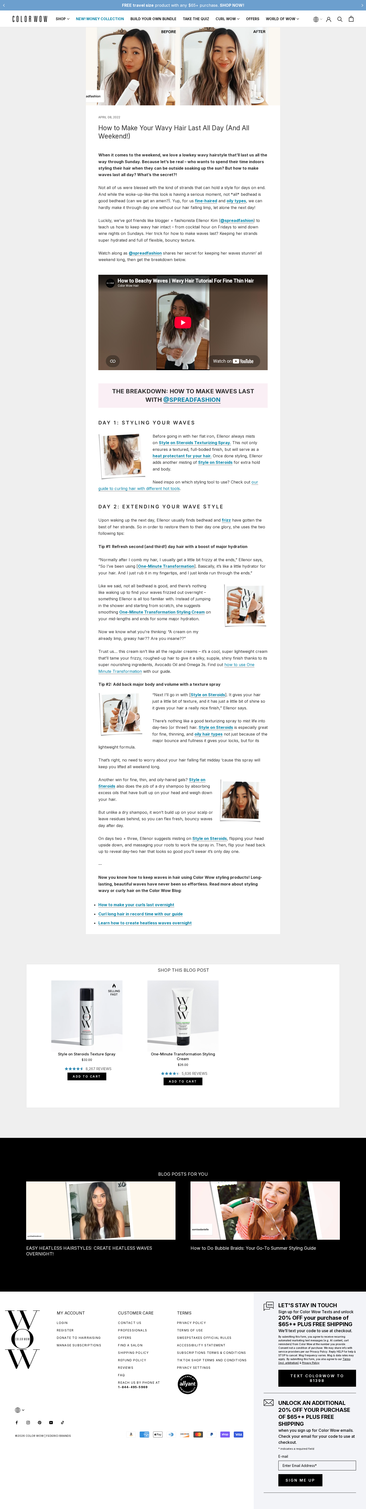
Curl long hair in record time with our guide (140, 913)
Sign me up (300, 1480)
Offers (252, 19)
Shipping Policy (133, 1353)
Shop (61, 19)
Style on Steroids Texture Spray (87, 1054)
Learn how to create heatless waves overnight (145, 922)
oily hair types (208, 734)
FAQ (121, 1375)
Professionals (132, 1330)
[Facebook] (16, 1422)
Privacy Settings (194, 1368)
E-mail (283, 1456)
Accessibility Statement (201, 1345)
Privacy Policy (191, 1323)
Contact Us (129, 1323)
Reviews (125, 1368)
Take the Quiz (196, 19)
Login (62, 1323)
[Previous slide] (3, 5)
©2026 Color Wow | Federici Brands (43, 1436)
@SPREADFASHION (192, 399)
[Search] (340, 18)
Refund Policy (132, 1360)
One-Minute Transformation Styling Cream (162, 612)
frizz (226, 520)
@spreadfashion (236, 220)
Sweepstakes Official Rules (204, 1338)
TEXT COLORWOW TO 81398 (317, 1378)
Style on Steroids (208, 694)
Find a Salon (130, 1345)
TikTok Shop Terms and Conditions (212, 1360)
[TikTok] (62, 1422)
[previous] (26, 1030)
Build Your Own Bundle (153, 19)
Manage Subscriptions (79, 1345)
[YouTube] (51, 1422)
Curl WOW (226, 19)
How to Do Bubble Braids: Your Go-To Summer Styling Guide (253, 1248)
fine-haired (206, 200)
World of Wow (280, 19)
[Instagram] (28, 1422)
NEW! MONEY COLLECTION (100, 19)
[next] (339, 1030)
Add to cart (87, 1076)
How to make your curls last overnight (136, 904)
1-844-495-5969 (133, 1387)
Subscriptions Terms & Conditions (211, 1353)
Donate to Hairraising (79, 1338)
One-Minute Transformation (166, 566)
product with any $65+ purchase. (183, 5)
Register (65, 1330)
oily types (236, 200)
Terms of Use (190, 1330)
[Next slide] (362, 5)
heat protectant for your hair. (182, 455)
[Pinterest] (39, 1422)
